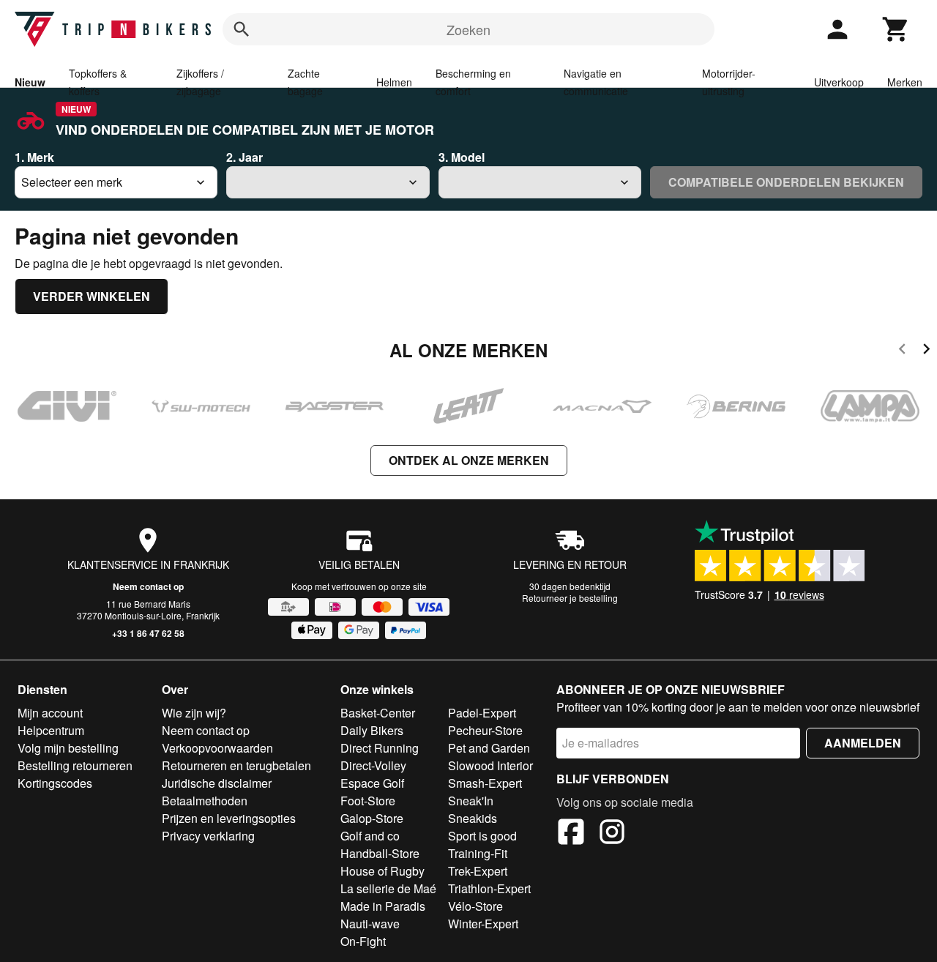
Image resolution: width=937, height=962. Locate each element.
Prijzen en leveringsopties (229, 818)
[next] (926, 351)
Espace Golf (372, 783)
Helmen (394, 82)
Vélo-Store (475, 906)
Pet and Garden (489, 747)
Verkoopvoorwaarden (217, 747)
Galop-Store (371, 818)
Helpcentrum (51, 730)
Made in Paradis (382, 906)
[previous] (902, 351)
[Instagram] (612, 834)
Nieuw (30, 82)
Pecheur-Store (485, 730)
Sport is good (482, 835)
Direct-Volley (373, 765)
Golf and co (370, 835)
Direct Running (379, 747)
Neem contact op (148, 586)
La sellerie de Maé (388, 888)
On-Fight (363, 941)
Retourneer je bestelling (570, 598)
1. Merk (34, 157)
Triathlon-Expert (489, 888)
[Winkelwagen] (896, 29)
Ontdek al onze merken (469, 460)
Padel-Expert (482, 712)
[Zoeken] (241, 29)
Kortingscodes (55, 783)
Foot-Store (367, 800)
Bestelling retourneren (75, 765)
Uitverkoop (839, 82)
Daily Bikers (371, 730)
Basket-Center (377, 712)
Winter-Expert (483, 923)
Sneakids (472, 818)
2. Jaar (244, 157)
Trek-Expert (477, 870)
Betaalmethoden (204, 800)
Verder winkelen (91, 296)
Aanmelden (862, 742)
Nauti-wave (370, 923)
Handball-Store (379, 853)
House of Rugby (382, 870)
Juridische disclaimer (217, 783)
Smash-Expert (485, 783)
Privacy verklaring (208, 835)
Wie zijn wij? (194, 712)
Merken (904, 82)
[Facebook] (571, 834)
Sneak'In (470, 800)
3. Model (461, 157)
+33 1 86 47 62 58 (148, 633)
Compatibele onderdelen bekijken (786, 182)
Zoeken (468, 29)
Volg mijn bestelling (68, 747)
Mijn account (50, 712)
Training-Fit (477, 853)
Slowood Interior (490, 765)
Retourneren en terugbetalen (236, 765)
